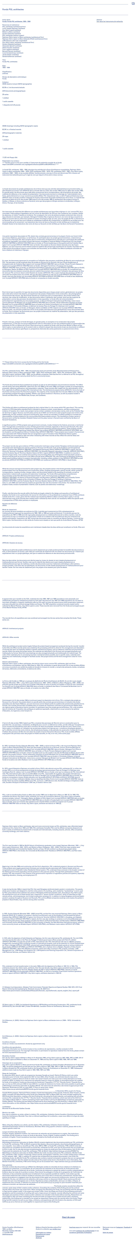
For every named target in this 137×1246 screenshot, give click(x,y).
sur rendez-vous (55, 1229)
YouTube (106, 1229)
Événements (40, 1236)
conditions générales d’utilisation (80, 1232)
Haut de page (68, 1217)
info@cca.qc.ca (7, 1234)
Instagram (119, 1227)
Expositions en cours (43, 1234)
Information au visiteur (43, 1232)
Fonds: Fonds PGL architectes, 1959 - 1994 (16, 21)
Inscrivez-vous (74, 1227)
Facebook (127, 1227)
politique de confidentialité (85, 1231)
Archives (39, 1238)
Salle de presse (108, 1232)
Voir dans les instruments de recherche (110, 21)
